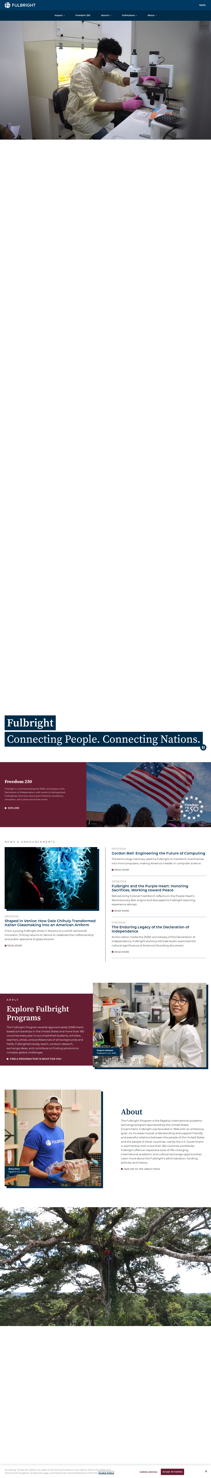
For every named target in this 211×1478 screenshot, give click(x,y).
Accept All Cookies (172, 1472)
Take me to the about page (142, 1169)
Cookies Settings (148, 1472)
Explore (13, 808)
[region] (105, 1471)
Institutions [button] (128, 15)
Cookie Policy (106, 1473)
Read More (14, 946)
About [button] (151, 15)
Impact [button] (59, 15)
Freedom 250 (82, 15)
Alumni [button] (105, 15)
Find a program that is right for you (35, 1059)
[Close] (206, 1471)
